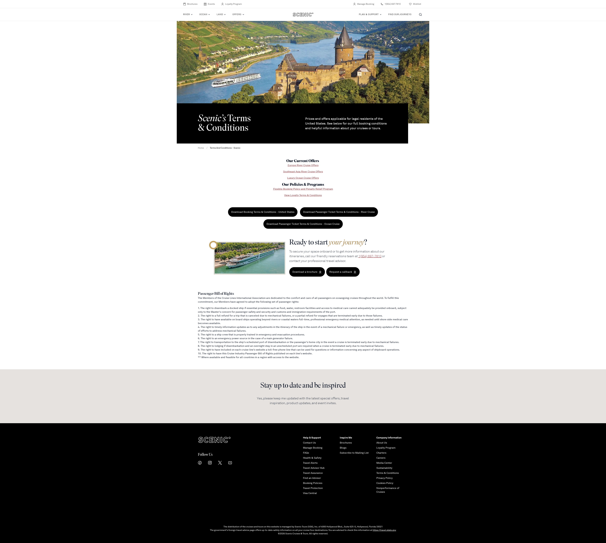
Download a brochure (304, 271)
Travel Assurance (313, 473)
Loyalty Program (233, 4)
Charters (381, 452)
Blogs (343, 447)
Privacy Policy (384, 478)
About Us (381, 442)
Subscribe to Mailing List (354, 452)
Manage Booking (365, 4)
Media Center (384, 463)
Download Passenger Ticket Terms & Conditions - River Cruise (339, 212)
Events (211, 4)
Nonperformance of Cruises (387, 490)
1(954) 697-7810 (393, 4)
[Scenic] (303, 14)
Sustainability (384, 468)
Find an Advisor (312, 478)
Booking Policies (312, 483)
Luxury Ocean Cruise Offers (303, 178)
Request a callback (340, 271)
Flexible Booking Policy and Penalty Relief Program (303, 189)
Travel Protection (313, 488)
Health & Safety (312, 457)
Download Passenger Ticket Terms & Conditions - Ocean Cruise (303, 224)
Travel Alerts (310, 463)
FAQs (306, 452)
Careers (380, 457)
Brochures (192, 4)
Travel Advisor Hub (314, 468)
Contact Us (309, 442)
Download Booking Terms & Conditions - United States (262, 212)
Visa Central (310, 493)
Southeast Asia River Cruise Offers (303, 171)
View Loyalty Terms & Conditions (303, 195)
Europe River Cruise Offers (303, 165)
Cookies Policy (384, 483)
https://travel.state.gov (384, 530)
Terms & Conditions (387, 473)
